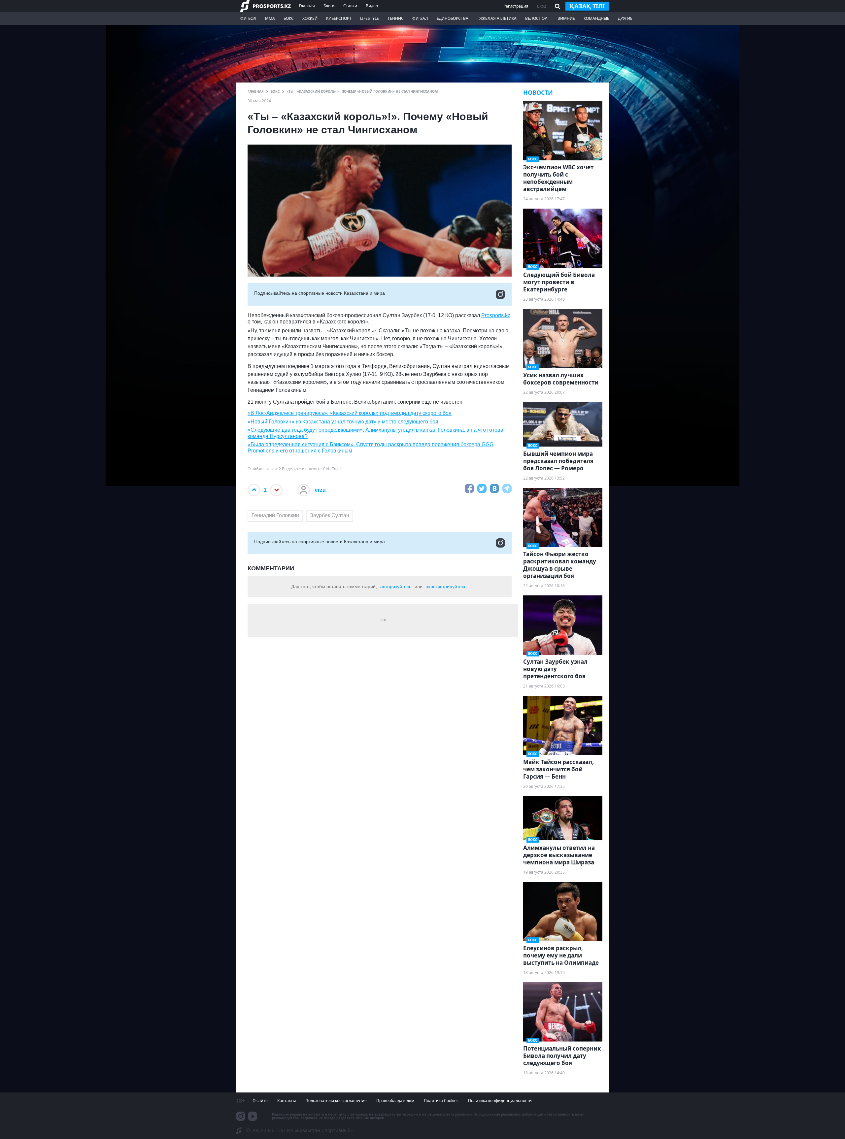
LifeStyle (369, 18)
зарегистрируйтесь (446, 586)
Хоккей (310, 18)
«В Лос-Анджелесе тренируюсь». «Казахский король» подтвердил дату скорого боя (350, 413)
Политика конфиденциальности (500, 1100)
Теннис (396, 18)
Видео (372, 6)
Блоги (329, 6)
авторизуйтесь (395, 586)
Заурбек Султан (329, 515)
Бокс (289, 18)
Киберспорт (339, 18)
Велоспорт (537, 18)
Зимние (566, 18)
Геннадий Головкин (275, 515)
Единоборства (452, 18)
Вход (541, 6)
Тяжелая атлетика (497, 18)
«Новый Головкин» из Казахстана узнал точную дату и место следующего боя (343, 421)
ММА (270, 18)
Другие (625, 18)
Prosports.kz (495, 315)
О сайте (260, 1100)
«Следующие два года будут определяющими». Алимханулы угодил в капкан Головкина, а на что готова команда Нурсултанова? (375, 433)
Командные (596, 18)
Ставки (350, 6)
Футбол (248, 18)
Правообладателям (395, 1100)
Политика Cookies (441, 1100)
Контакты (286, 1100)
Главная (307, 6)
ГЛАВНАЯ (256, 91)
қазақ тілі (587, 6)
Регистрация (515, 6)
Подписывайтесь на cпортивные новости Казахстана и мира (319, 293)
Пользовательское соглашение (336, 1100)
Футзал (420, 18)
